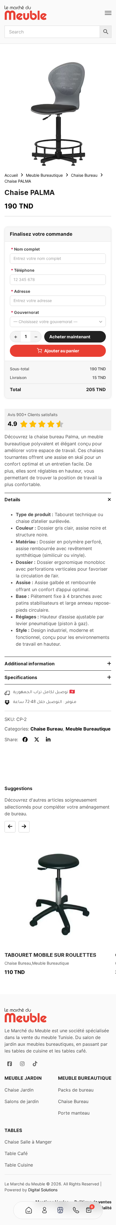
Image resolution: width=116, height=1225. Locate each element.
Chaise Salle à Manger (28, 1142)
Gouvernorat (25, 312)
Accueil (11, 175)
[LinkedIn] (48, 739)
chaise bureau (49, 436)
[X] (36, 739)
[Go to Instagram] (22, 1064)
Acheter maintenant (69, 336)
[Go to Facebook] (9, 1064)
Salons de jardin (22, 1101)
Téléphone (22, 270)
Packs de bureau (75, 1090)
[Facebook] (25, 739)
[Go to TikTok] (35, 1064)
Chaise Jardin (19, 1090)
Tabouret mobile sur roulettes (50, 955)
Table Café (16, 1153)
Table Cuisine (19, 1165)
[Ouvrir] (108, 12)
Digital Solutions (42, 1189)
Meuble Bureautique (44, 175)
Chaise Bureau (84, 175)
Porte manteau (74, 1113)
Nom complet (25, 249)
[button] (58, 500)
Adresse (20, 291)
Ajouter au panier (61, 350)
